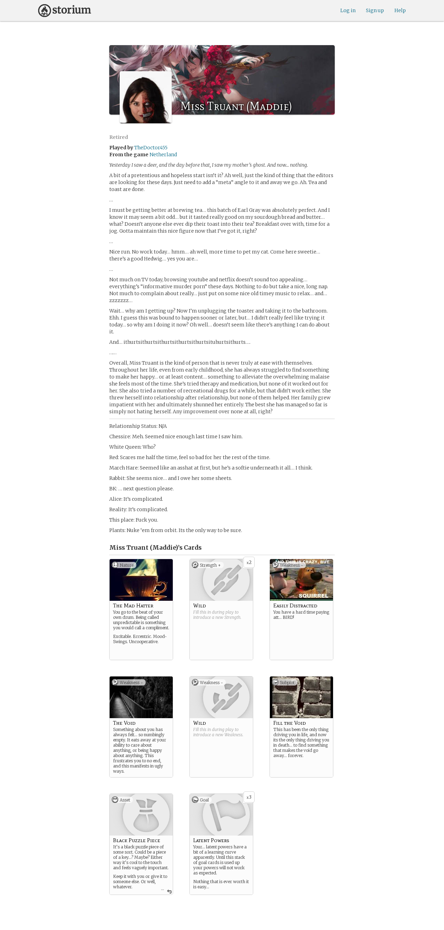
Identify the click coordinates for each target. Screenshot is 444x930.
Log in (348, 10)
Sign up (375, 10)
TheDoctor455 (151, 147)
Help (400, 10)
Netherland (163, 154)
